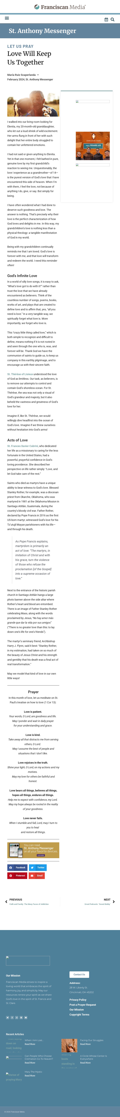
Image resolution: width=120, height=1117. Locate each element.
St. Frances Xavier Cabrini (22, 446)
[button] (6, 18)
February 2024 (15, 79)
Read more (30, 1044)
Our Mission (13, 975)
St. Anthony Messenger (42, 31)
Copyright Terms (79, 1014)
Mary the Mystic (33, 1071)
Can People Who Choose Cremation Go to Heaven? (39, 1057)
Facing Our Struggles (91, 1040)
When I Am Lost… (34, 1040)
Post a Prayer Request (83, 1004)
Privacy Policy (78, 999)
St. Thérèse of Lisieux (20, 374)
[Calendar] (106, 19)
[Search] (113, 19)
